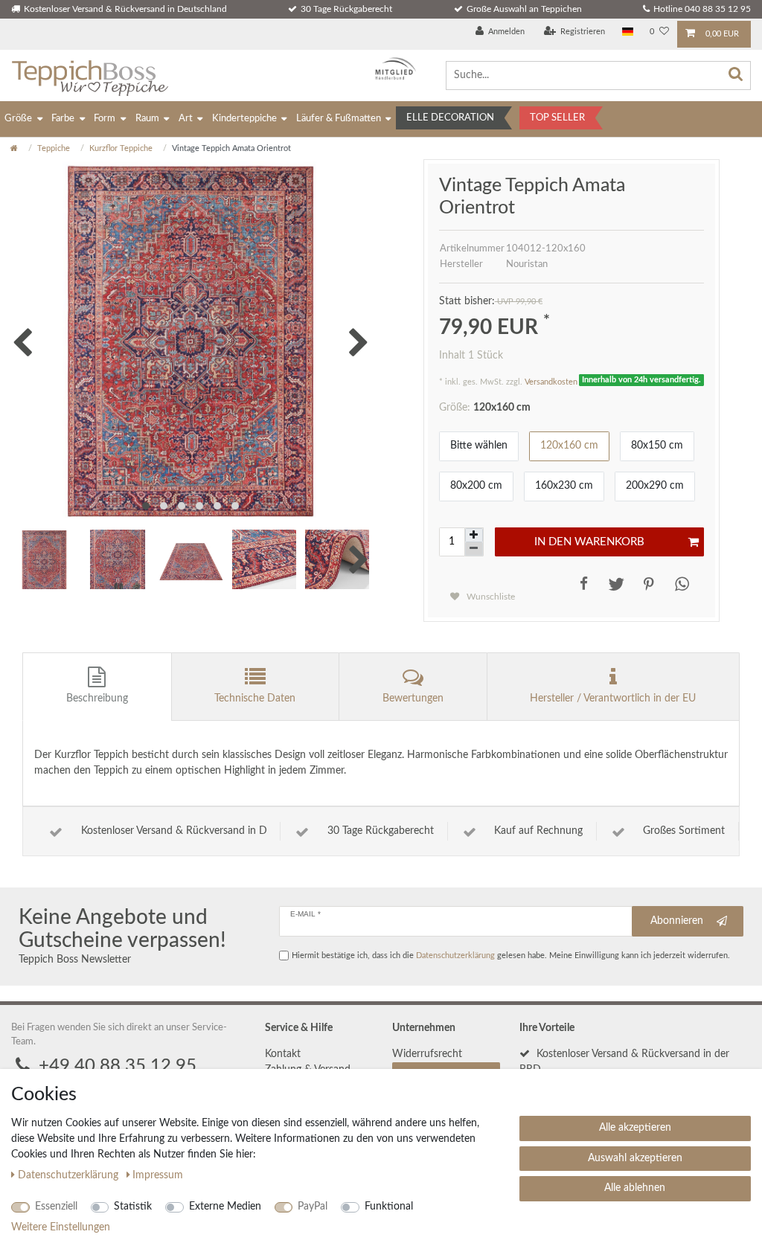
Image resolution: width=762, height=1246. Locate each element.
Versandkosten (551, 382)
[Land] (627, 32)
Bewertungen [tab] (413, 698)
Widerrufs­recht (427, 1054)
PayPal (312, 1206)
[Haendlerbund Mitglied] (391, 69)
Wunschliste (489, 596)
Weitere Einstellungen (60, 1227)
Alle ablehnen (634, 1188)
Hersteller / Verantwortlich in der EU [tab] (613, 698)
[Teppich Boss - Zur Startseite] (89, 75)
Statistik (133, 1206)
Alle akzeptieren (635, 1128)
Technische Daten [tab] (254, 698)
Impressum (157, 1175)
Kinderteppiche (244, 118)
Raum (147, 118)
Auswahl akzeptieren (635, 1158)
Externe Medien (225, 1206)
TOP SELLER (557, 118)
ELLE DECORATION (450, 118)
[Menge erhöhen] (474, 535)
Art (186, 118)
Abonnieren (676, 921)
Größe (18, 118)
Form (104, 118)
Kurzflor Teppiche (121, 148)
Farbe (62, 118)
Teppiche (53, 148)
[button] (581, 584)
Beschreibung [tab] (97, 698)
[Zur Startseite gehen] (14, 148)
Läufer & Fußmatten (338, 118)
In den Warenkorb (589, 541)
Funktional (389, 1206)
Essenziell (56, 1206)
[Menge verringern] (474, 549)
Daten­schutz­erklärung (69, 1175)
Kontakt (283, 1054)
